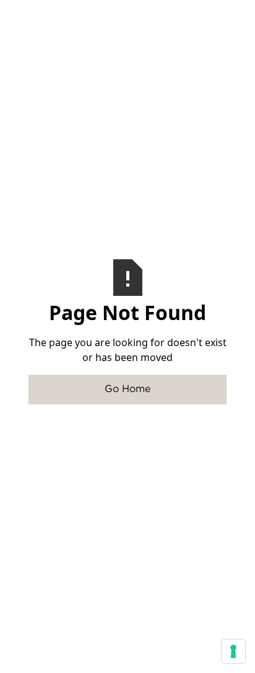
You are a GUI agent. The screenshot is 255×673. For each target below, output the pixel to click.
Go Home (127, 389)
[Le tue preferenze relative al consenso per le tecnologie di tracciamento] (233, 651)
